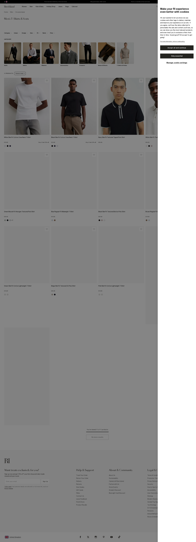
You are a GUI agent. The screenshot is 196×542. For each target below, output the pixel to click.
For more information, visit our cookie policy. (172, 41)
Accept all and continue (177, 48)
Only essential (177, 56)
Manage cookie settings (176, 63)
